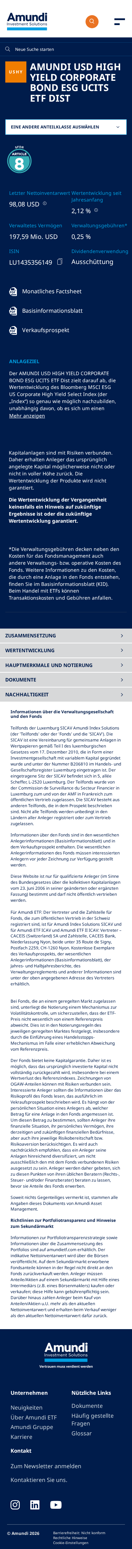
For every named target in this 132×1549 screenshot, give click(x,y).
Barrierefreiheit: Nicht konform (79, 1532)
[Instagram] (15, 1505)
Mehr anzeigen (27, 415)
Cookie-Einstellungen (70, 1542)
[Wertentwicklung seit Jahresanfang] (95, 209)
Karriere (21, 1437)
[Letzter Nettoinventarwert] (44, 203)
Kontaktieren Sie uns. (39, 1480)
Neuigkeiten (27, 1407)
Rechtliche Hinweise (70, 1537)
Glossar (81, 1433)
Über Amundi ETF (34, 1417)
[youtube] (56, 1505)
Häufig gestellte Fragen (92, 1420)
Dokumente (87, 1406)
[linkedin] (34, 1505)
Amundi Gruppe (32, 1427)
